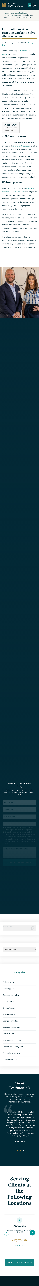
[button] (6, 1232)
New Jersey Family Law (12, 1040)
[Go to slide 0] (17, 1150)
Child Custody (8, 982)
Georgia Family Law (10, 1021)
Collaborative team (10, 128)
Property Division (10, 1059)
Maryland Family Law (11, 1027)
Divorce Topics (9, 1008)
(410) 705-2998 (19, 1240)
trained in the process (22, 146)
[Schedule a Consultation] (29, 5)
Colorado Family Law (11, 995)
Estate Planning (9, 1014)
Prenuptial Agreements (12, 1053)
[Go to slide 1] (20, 1150)
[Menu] (35, 5)
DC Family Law (8, 1001)
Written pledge (9, 130)
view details (19, 1246)
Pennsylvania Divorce (11, 15)
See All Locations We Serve (19, 1262)
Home (6, 13)
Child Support (8, 988)
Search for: (7, 926)
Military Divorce (9, 1034)
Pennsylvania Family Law (18, 13)
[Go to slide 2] (23, 1150)
